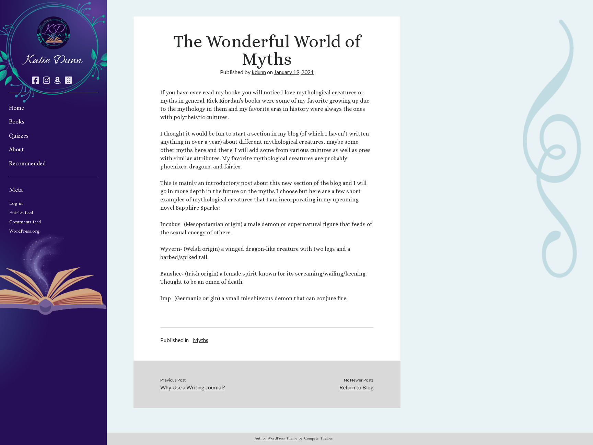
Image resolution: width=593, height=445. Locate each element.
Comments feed (25, 222)
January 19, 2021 (294, 72)
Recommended (27, 163)
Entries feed (21, 213)
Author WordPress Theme (276, 438)
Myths (200, 340)
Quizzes (18, 136)
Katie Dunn (53, 60)
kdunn (259, 72)
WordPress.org (24, 231)
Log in (16, 203)
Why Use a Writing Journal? (192, 387)
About (16, 149)
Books (16, 122)
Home (16, 108)
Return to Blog (356, 387)
